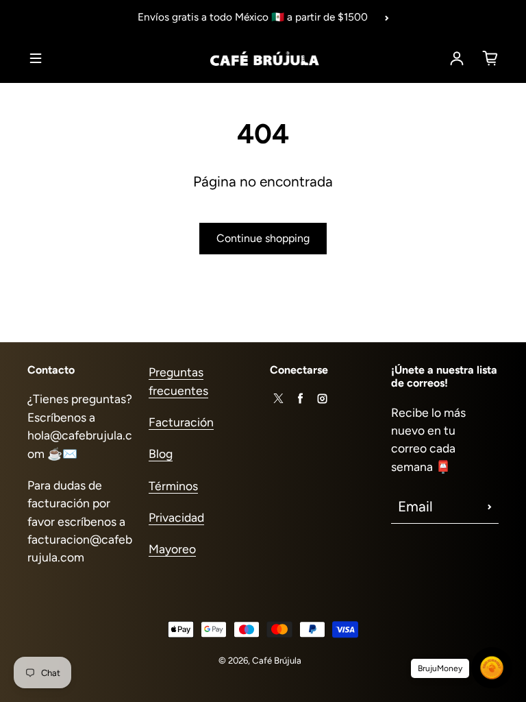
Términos (173, 486)
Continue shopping (263, 238)
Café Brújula (276, 660)
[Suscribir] (490, 506)
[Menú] (35, 58)
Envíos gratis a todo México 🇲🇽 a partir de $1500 (253, 16)
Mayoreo (172, 549)
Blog (161, 453)
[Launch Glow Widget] (491, 667)
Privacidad (176, 517)
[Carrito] (490, 58)
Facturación (181, 422)
